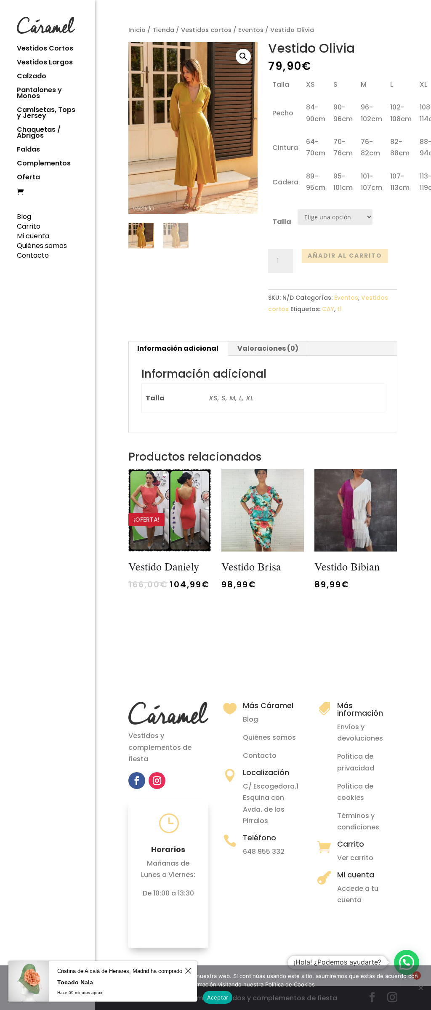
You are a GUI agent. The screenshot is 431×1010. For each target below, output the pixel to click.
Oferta (28, 178)
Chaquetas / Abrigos (39, 133)
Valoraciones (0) (267, 348)
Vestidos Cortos (45, 49)
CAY (328, 309)
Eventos (250, 30)
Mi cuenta (33, 236)
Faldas (28, 150)
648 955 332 (264, 851)
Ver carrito (355, 858)
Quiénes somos (42, 246)
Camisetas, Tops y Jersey (46, 113)
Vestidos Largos (45, 63)
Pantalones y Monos (39, 94)
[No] (420, 987)
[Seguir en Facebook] (136, 780)
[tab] (178, 348)
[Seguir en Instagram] (157, 780)
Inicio (137, 30)
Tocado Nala (75, 982)
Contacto (33, 255)
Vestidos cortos (206, 30)
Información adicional (177, 348)
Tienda (163, 30)
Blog (24, 216)
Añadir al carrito (345, 255)
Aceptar (218, 997)
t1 (339, 309)
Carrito (28, 226)
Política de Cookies (290, 984)
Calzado (31, 77)
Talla (281, 222)
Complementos (44, 164)
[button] (406, 962)
